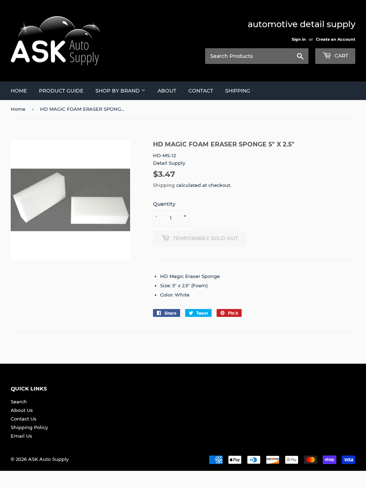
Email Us (21, 436)
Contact (200, 91)
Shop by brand (118, 91)
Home (19, 91)
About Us (22, 410)
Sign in (299, 39)
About (167, 91)
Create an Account (335, 39)
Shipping (237, 91)
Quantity (164, 204)
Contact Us (23, 419)
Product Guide (61, 91)
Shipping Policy (29, 427)
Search (19, 401)
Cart (340, 56)
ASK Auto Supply (48, 459)
